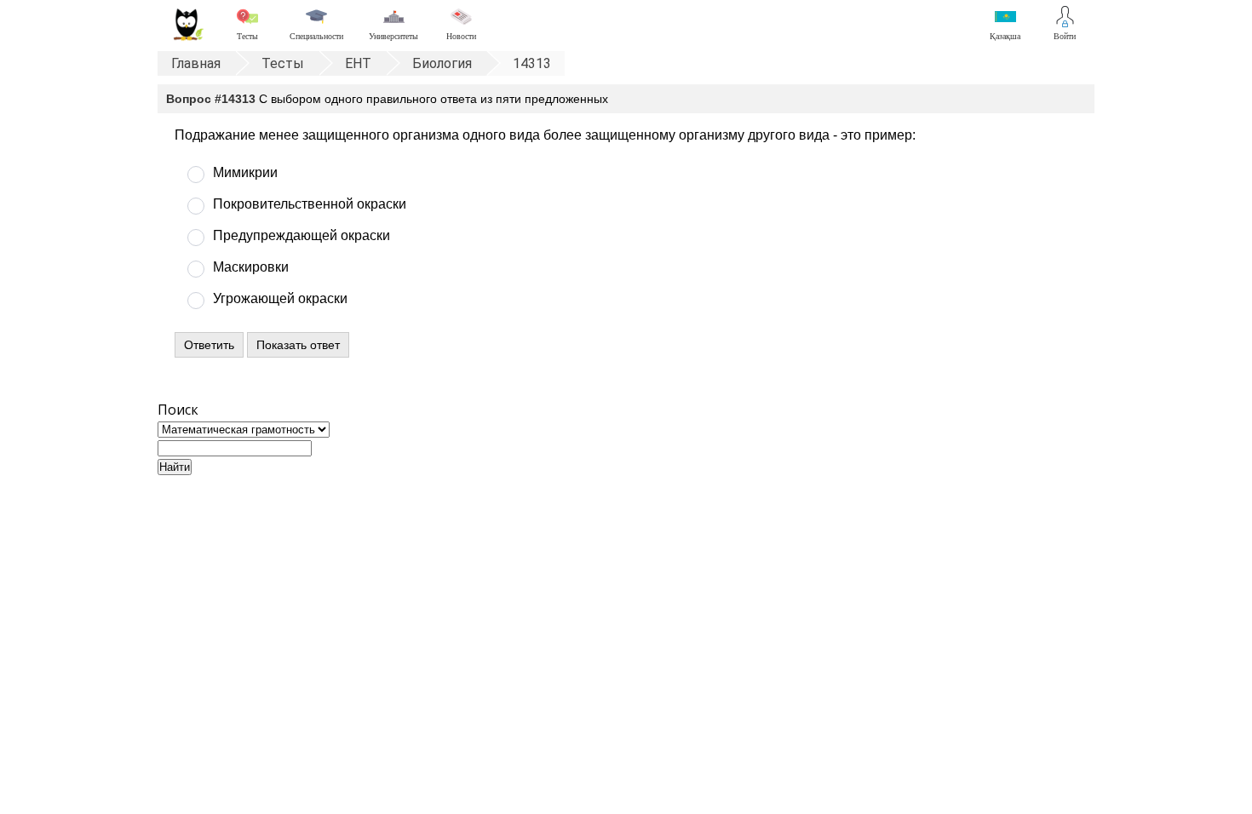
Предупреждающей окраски (301, 235)
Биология (442, 63)
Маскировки (251, 267)
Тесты (282, 63)
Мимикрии (245, 172)
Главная (196, 63)
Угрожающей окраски (280, 298)
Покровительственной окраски (309, 204)
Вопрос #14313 (211, 99)
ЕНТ (358, 63)
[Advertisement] (626, 620)
